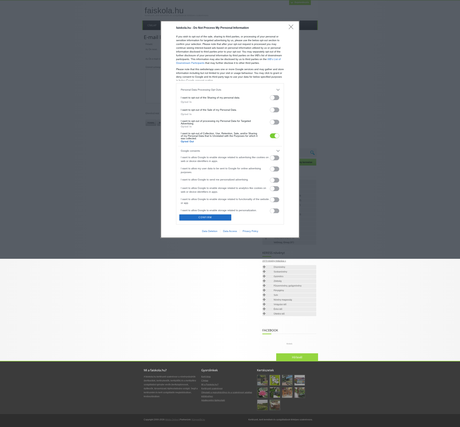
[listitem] (230, 90)
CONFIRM (205, 217)
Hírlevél (297, 357)
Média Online (171, 419)
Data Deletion (209, 231)
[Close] (292, 28)
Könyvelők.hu (198, 419)
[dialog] (230, 129)
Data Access (230, 231)
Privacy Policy (250, 231)
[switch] (274, 97)
